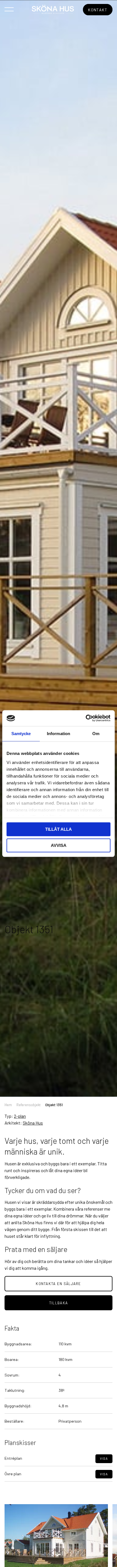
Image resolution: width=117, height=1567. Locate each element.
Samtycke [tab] (21, 733)
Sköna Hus (33, 1122)
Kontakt (97, 9)
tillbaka (58, 1303)
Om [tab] (95, 733)
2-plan (20, 1116)
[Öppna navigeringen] (9, 9)
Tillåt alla (58, 829)
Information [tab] (58, 733)
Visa (104, 1458)
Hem (8, 1105)
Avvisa (58, 845)
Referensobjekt (28, 1105)
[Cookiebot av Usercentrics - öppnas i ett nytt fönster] (85, 718)
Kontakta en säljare (58, 1283)
